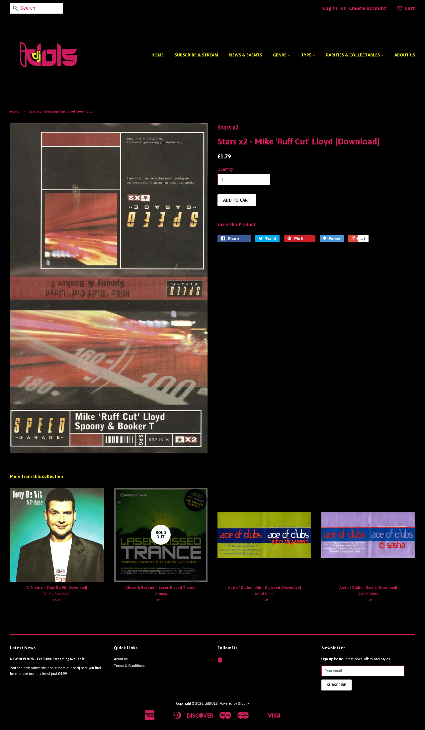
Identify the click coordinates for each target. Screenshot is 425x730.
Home (157, 55)
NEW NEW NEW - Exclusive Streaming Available (47, 659)
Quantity (225, 169)
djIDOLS (211, 703)
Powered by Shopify (234, 703)
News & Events (245, 55)
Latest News (23, 647)
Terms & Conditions (129, 666)
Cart (410, 8)
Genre (280, 55)
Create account (367, 8)
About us (404, 55)
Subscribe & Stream (196, 55)
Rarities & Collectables (353, 55)
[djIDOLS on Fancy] (220, 662)
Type (306, 55)
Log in (330, 8)
